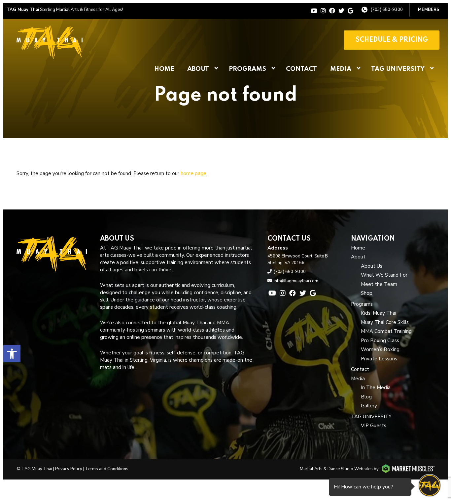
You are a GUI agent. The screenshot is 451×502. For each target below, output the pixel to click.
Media (340, 69)
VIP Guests (373, 425)
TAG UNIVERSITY (398, 69)
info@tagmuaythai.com (296, 281)
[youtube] (314, 11)
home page (193, 173)
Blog (366, 396)
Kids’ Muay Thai (378, 313)
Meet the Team (379, 284)
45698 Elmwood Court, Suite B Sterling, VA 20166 (297, 259)
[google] (350, 11)
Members (428, 10)
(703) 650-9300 (387, 10)
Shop (366, 293)
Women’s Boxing (380, 349)
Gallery (369, 405)
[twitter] (341, 11)
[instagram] (323, 11)
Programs (247, 69)
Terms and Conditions (106, 469)
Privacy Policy (68, 469)
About (198, 69)
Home (164, 69)
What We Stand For (384, 275)
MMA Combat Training (386, 331)
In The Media (376, 387)
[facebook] (332, 11)
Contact (301, 69)
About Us (371, 266)
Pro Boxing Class (380, 340)
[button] (11, 353)
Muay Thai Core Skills (385, 322)
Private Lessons (379, 358)
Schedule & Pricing (391, 40)
